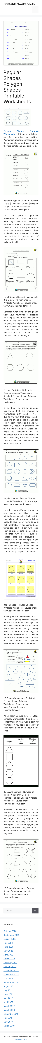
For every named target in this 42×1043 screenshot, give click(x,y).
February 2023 (10, 963)
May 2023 (8, 951)
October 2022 (10, 978)
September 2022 (11, 982)
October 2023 (10, 931)
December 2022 (11, 970)
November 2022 (11, 974)
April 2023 (8, 955)
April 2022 (8, 1002)
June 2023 (9, 947)
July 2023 (8, 943)
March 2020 (9, 1010)
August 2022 (10, 986)
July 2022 (8, 990)
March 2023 (9, 959)
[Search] (35, 910)
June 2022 (8, 994)
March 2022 (9, 1006)
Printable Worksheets (19, 4)
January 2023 (10, 966)
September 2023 (11, 935)
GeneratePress (21, 1039)
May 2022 (8, 998)
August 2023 (10, 939)
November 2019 (11, 1014)
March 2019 (9, 1026)
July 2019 (8, 1018)
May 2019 (8, 1022)
